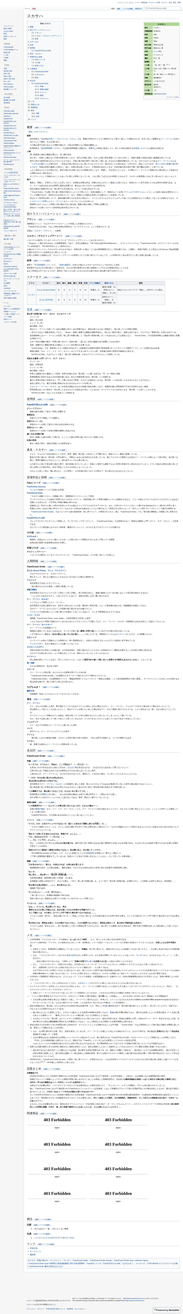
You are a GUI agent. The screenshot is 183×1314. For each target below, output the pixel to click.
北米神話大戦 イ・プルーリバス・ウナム (58, 139)
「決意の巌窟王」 (64, 265)
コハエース (140, 1263)
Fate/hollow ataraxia (36, 487)
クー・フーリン (166, 139)
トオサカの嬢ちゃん (40, 164)
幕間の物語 (40, 809)
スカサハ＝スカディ (35, 647)
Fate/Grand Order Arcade (42, 512)
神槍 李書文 (32, 590)
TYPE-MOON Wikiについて (55, 1309)
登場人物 (33, 1248)
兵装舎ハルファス (141, 148)
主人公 (70, 767)
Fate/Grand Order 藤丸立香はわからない (46, 1266)
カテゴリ (31, 1260)
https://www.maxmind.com (132, 1298)
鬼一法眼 (30, 663)
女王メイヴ (31, 637)
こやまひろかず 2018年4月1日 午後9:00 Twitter (54, 1238)
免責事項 (70, 1309)
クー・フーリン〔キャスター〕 (40, 624)
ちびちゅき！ (32, 536)
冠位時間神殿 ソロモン (50, 148)
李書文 (91, 148)
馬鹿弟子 (91, 853)
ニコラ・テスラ (33, 615)
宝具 (30, 309)
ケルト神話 (158, 51)
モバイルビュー (80, 1309)
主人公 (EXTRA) (46, 300)
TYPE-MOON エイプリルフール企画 (162, 1263)
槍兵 (31, 132)
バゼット (72, 993)
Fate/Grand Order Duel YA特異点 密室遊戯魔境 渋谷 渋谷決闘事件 (57, 1263)
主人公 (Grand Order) (46, 290)
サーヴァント (42, 132)
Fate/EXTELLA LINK (37, 404)
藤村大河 (30, 691)
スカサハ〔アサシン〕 (43, 231)
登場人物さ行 (42, 1260)
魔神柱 (111, 1006)
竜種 (112, 1012)
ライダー (140, 955)
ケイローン (31, 656)
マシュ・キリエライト (57, 570)
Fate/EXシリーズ (94, 1263)
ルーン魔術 (109, 183)
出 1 (43, 1062)
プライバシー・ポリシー (35, 1309)
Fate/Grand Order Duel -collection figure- (131, 1260)
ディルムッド (143, 192)
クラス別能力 (94, 283)
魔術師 (33, 1254)
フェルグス (131, 192)
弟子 (32, 797)
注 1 (168, 64)
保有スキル (109, 283)
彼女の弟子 (71, 955)
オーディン (121, 634)
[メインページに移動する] (12, 10)
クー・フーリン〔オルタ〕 (47, 386)
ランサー (31, 295)
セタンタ (30, 669)
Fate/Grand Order (160, 94)
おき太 (81, 983)
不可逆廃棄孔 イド (42, 265)
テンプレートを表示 (173, 97)
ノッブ (88, 983)
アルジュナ (31, 580)
